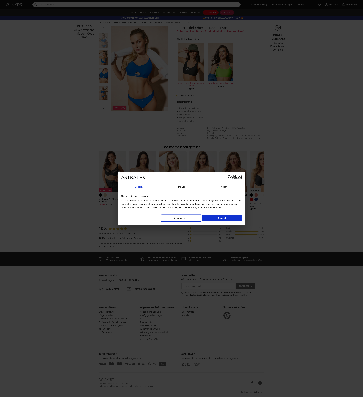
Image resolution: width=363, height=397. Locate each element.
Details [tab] (181, 186)
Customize (179, 218)
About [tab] (224, 186)
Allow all (222, 218)
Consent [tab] (139, 186)
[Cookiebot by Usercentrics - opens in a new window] (229, 177)
